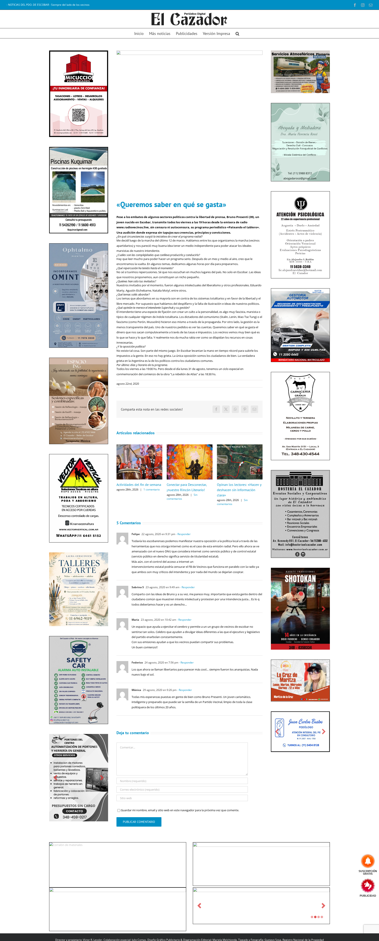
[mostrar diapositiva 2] (315, 924)
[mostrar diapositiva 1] (312, 924)
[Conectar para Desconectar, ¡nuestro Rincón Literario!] (190, 446)
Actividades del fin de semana (138, 484)
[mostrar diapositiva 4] (322, 924)
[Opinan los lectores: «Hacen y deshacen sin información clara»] (240, 446)
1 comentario (151, 489)
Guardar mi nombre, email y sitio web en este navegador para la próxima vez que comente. (180, 810)
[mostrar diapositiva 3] (318, 924)
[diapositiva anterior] (55, 776)
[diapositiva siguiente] (102, 776)
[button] (237, 33)
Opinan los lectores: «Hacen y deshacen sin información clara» (239, 489)
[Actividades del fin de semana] (139, 446)
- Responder (183, 534)
